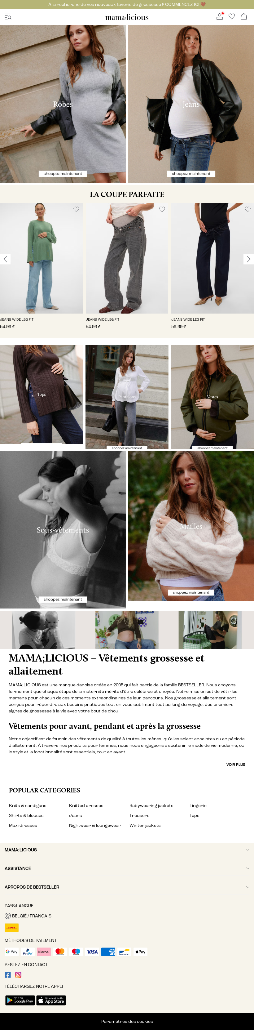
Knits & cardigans (27, 805)
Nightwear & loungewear (95, 825)
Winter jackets (145, 825)
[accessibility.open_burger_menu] (8, 17)
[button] (41, 258)
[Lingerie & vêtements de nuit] (63, 530)
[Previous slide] (5, 259)
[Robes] (63, 104)
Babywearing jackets (151, 805)
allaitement (214, 698)
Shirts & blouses (26, 815)
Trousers (139, 815)
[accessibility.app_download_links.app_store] (51, 1006)
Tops (194, 815)
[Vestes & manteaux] (212, 397)
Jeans (75, 815)
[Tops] (41, 394)
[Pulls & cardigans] (191, 526)
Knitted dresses (86, 805)
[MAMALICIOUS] (127, 19)
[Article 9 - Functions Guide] (127, 630)
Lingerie (198, 805)
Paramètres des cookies (127, 1021)
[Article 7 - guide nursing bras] (42, 630)
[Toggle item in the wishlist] (76, 209)
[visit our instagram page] (18, 976)
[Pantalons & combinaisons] (127, 397)
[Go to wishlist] (232, 18)
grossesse (185, 698)
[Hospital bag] (211, 630)
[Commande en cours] (244, 16)
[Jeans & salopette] (191, 104)
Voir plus (235, 764)
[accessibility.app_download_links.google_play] (20, 1006)
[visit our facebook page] (8, 976)
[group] (41, 270)
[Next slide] (248, 259)
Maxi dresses (23, 825)
